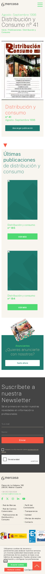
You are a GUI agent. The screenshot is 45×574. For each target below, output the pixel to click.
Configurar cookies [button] (32, 570)
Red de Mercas (9, 505)
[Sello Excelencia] (32, 536)
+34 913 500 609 (9, 492)
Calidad (28, 515)
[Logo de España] (18, 536)
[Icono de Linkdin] (18, 498)
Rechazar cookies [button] (14, 570)
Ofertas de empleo (33, 518)
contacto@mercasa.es (11, 494)
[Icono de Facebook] (2, 498)
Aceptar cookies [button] (17, 565)
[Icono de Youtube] (23, 498)
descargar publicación (22, 128)
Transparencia (31, 511)
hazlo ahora (22, 363)
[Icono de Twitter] (7, 498)
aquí (5, 561)
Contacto (29, 522)
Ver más (22, 237)
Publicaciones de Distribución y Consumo (10, 517)
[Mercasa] (10, 5)
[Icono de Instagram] (13, 498)
